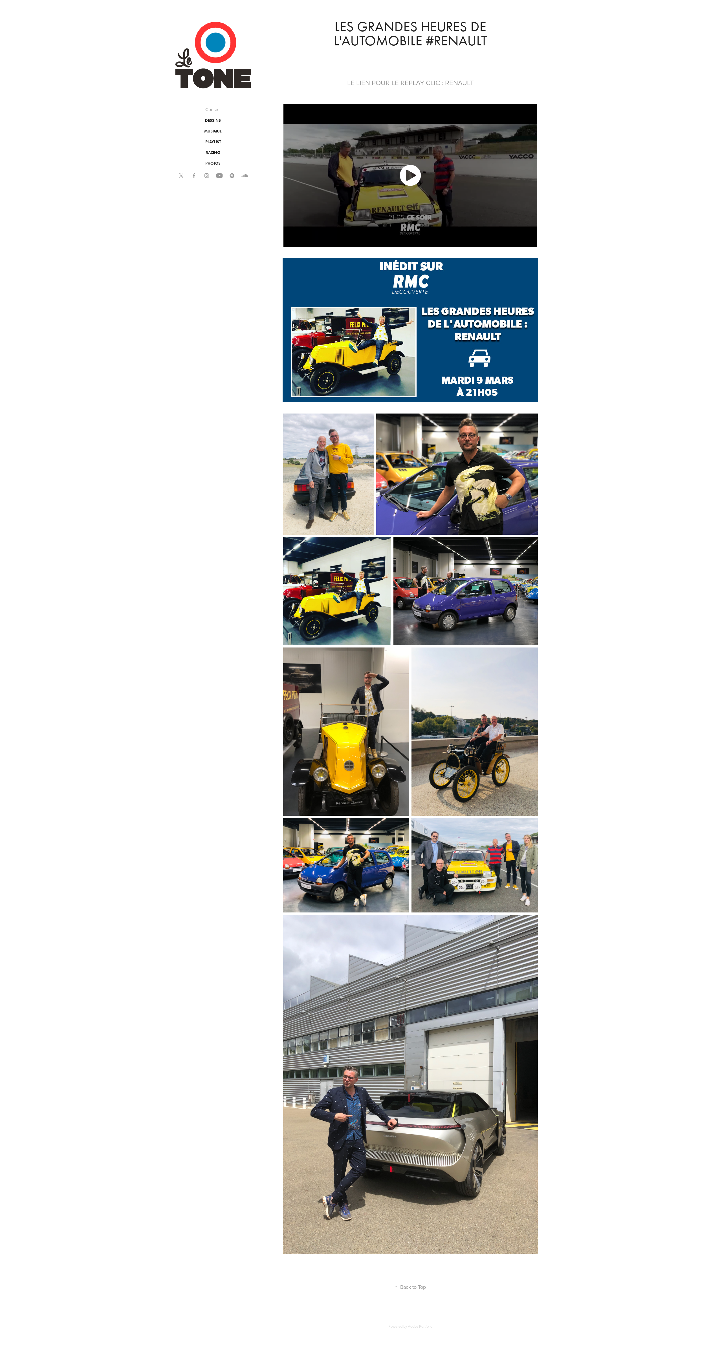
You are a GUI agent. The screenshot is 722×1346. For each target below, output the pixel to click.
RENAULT (459, 82)
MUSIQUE (213, 131)
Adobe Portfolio (420, 1326)
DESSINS (213, 120)
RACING (213, 152)
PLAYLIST (213, 142)
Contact (213, 109)
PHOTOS (213, 163)
